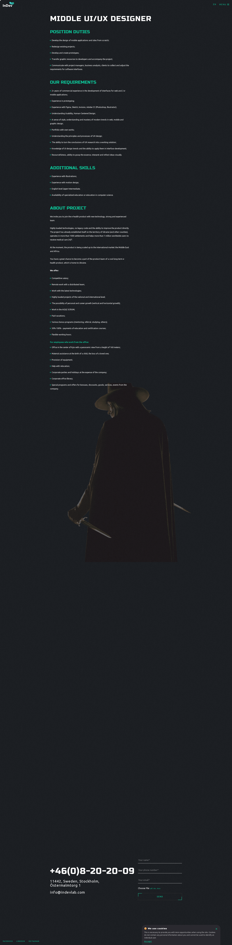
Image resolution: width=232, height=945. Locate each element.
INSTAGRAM (34, 941)
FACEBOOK (8, 941)
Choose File (149, 888)
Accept (148, 941)
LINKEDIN (20, 941)
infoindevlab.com (67, 892)
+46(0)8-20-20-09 (83, 871)
